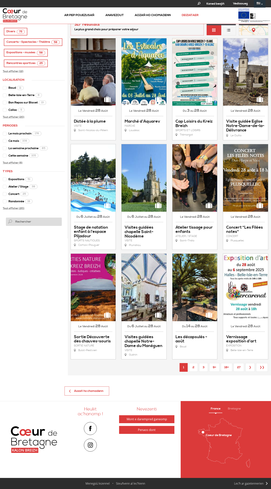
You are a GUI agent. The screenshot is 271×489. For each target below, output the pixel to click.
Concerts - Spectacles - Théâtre (31, 42)
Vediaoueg (240, 3)
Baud (14, 88)
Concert (17, 194)
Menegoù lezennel (98, 483)
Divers (14, 31)
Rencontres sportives (24, 63)
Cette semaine (22, 155)
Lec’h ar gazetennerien (248, 483)
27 (239, 367)
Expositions (19, 179)
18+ (226, 367)
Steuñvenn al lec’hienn (130, 483)
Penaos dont (147, 430)
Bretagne (234, 408)
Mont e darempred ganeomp (147, 419)
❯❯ (262, 367)
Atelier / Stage (21, 186)
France (215, 408)
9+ (214, 367)
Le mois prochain (23, 133)
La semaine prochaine (26, 148)
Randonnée (19, 201)
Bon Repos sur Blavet (26, 102)
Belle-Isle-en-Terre (23, 95)
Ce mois (17, 141)
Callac (15, 110)
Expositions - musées (24, 52)
